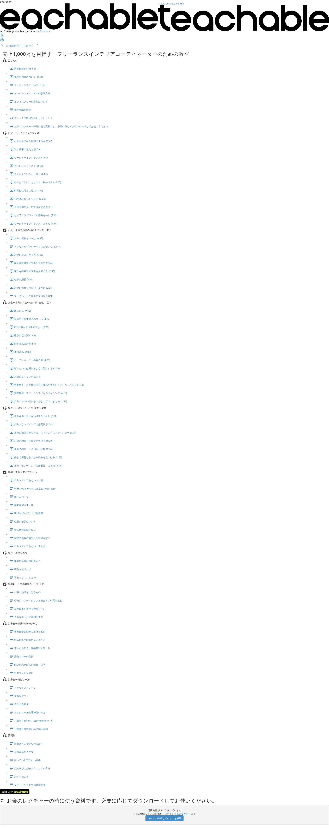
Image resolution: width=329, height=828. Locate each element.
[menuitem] (2, 41)
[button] (2, 36)
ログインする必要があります (180, 813)
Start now (45, 31)
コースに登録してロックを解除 (164, 818)
